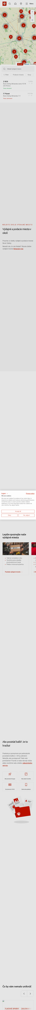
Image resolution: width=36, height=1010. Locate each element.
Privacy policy (30, 493)
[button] (5, 493)
